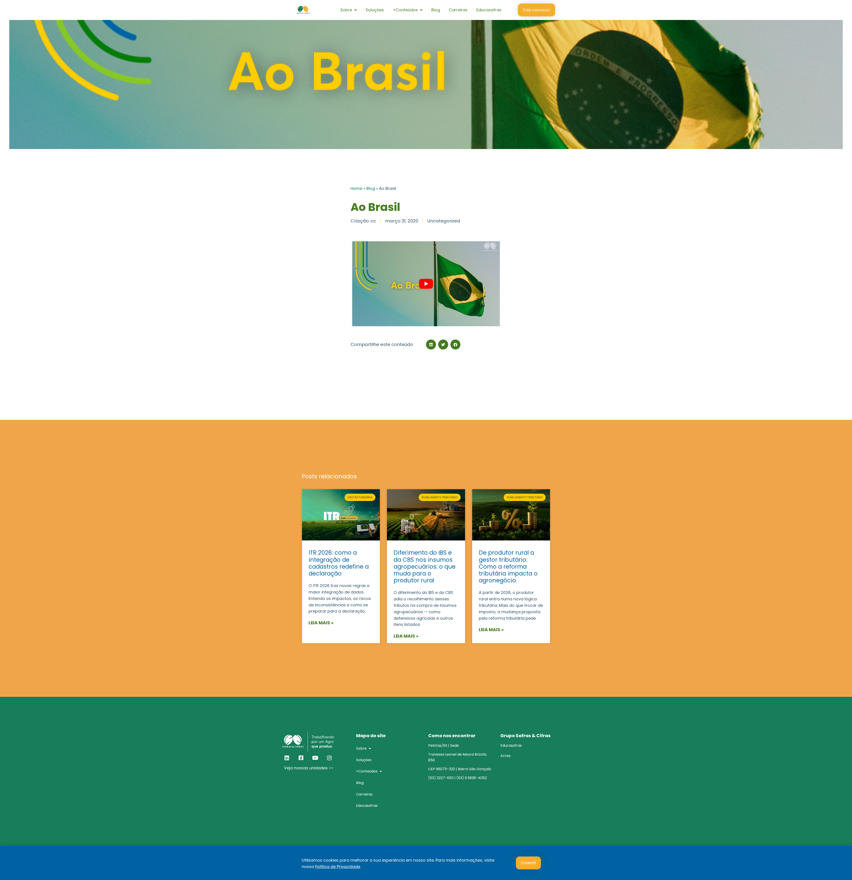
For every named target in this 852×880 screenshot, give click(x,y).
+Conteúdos (405, 10)
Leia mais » (321, 622)
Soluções (375, 10)
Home (356, 188)
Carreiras (458, 10)
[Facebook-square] (301, 757)
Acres (505, 755)
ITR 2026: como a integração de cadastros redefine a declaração (339, 563)
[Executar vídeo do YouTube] (426, 283)
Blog (435, 10)
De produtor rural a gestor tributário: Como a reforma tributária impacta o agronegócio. (508, 566)
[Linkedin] (286, 757)
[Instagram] (329, 757)
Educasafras (488, 10)
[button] (431, 345)
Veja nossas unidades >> (308, 768)
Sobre (346, 10)
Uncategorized (443, 221)
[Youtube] (315, 757)
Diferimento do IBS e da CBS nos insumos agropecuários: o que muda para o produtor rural (425, 566)
